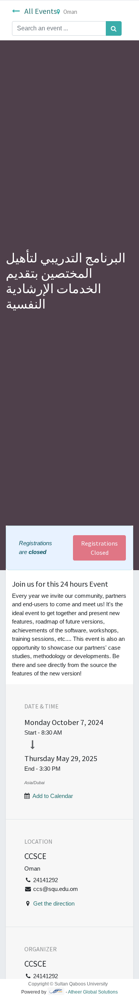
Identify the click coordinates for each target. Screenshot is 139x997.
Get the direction (54, 903)
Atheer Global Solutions (93, 992)
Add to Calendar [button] (52, 796)
